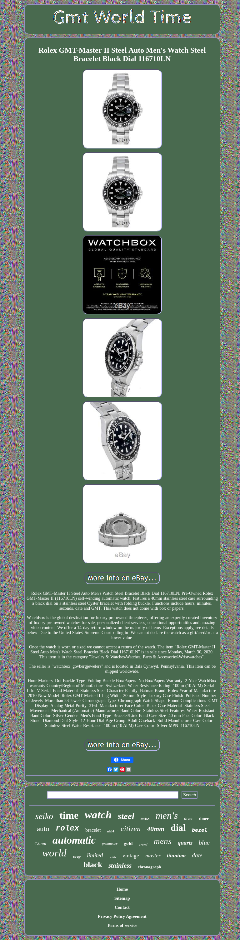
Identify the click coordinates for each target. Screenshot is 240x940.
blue (204, 842)
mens (163, 841)
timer (204, 818)
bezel (200, 830)
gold (128, 843)
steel (126, 816)
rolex (67, 828)
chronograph (149, 867)
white (112, 857)
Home (122, 889)
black (92, 864)
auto (43, 829)
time (68, 815)
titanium (176, 856)
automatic (74, 840)
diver (188, 818)
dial (178, 827)
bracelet (93, 830)
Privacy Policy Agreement (122, 916)
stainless (120, 865)
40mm (155, 829)
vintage (130, 856)
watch (98, 815)
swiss (145, 818)
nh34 (110, 831)
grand (143, 844)
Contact (122, 907)
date (197, 855)
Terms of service (122, 925)
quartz (185, 843)
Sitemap (122, 898)
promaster (110, 843)
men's (167, 815)
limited (95, 855)
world (54, 853)
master (153, 855)
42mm (40, 843)
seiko (44, 816)
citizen (131, 829)
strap (77, 856)
